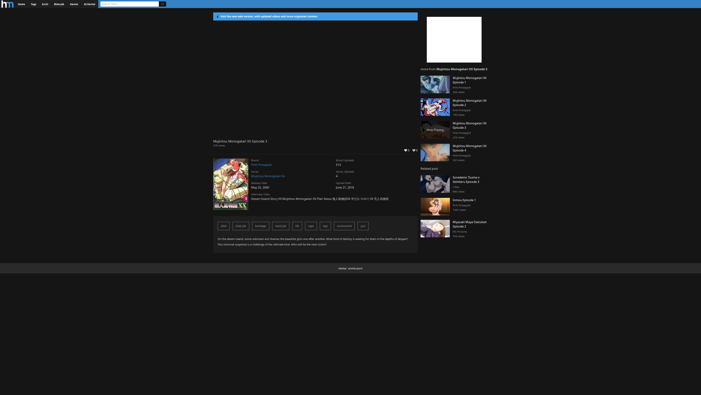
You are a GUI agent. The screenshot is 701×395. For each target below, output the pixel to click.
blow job (241, 226)
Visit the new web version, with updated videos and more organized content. (269, 16)
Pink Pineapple (261, 165)
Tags (33, 4)
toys (325, 226)
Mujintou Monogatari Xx (268, 176)
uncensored (344, 226)
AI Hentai (89, 4)
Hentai (342, 268)
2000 (224, 226)
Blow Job (59, 4)
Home (21, 4)
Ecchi (45, 4)
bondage (260, 226)
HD (297, 226)
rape (311, 226)
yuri (363, 226)
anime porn (355, 268)
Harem (74, 4)
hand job (280, 226)
